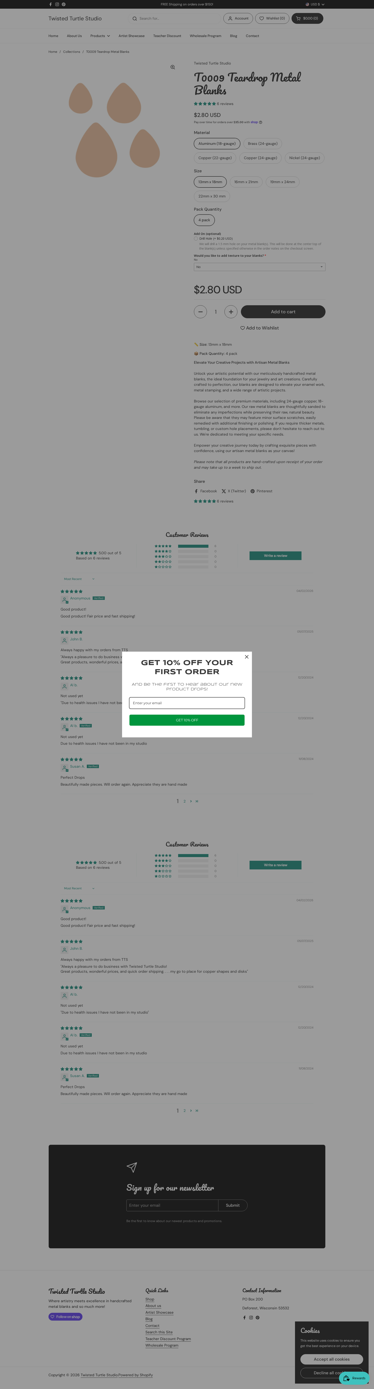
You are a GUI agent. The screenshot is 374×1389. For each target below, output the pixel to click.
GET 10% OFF (187, 720)
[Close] (247, 657)
